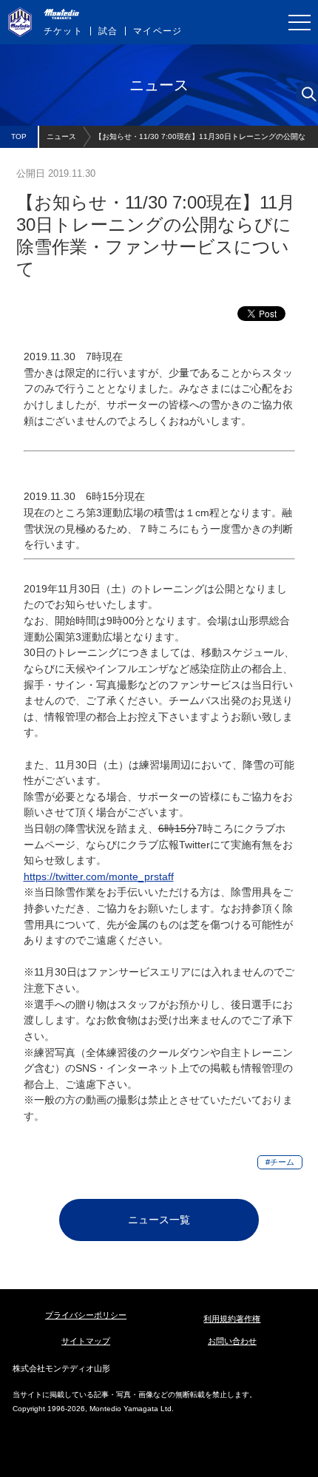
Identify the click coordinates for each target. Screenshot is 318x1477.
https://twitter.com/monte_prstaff (99, 876)
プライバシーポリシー (85, 1315)
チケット (63, 31)
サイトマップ (85, 1340)
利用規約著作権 (231, 1318)
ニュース (61, 136)
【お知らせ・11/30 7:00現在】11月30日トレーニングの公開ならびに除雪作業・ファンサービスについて (200, 140)
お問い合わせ (232, 1340)
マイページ (157, 31)
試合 (108, 31)
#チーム (279, 1161)
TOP (19, 136)
